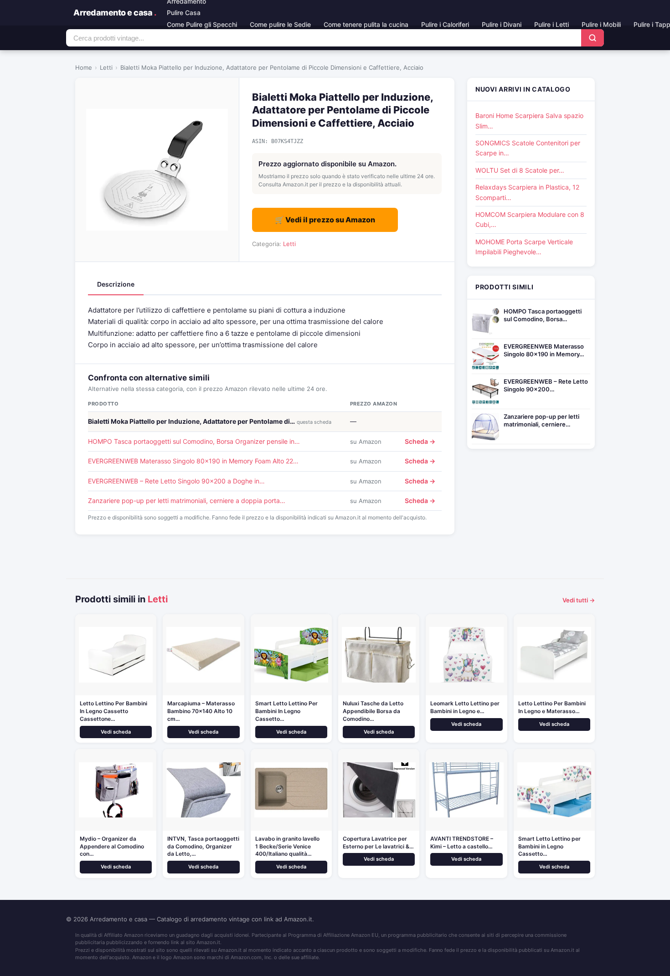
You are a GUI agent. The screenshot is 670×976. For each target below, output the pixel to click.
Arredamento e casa (114, 12)
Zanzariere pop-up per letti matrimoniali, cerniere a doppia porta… (186, 500)
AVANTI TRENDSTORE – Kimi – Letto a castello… (461, 842)
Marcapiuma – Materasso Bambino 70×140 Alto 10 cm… (201, 711)
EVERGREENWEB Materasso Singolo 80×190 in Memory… (544, 350)
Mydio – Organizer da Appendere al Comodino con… (112, 846)
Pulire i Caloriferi (445, 24)
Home (83, 67)
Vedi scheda (116, 732)
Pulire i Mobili (601, 24)
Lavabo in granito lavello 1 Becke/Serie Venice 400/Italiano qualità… (287, 846)
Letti (106, 67)
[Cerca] (592, 37)
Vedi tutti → (578, 600)
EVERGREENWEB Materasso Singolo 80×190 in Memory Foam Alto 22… (193, 461)
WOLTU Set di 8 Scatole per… (519, 170)
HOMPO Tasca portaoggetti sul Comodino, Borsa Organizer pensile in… (194, 441)
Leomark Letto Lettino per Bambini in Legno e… (465, 707)
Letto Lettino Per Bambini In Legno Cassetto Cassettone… (113, 711)
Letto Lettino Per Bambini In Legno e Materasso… (552, 707)
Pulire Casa (184, 12)
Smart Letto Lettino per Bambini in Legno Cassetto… (549, 846)
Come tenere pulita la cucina (366, 24)
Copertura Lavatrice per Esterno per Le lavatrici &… (378, 842)
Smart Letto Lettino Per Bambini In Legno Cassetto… (286, 711)
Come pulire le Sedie (280, 24)
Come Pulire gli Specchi (202, 24)
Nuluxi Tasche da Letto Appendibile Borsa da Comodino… (373, 711)
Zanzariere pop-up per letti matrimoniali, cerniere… (541, 420)
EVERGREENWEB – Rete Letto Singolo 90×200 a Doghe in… (176, 481)
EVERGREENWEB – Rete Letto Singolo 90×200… (546, 385)
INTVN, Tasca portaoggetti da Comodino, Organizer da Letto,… (203, 846)
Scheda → (420, 441)
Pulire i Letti (551, 24)
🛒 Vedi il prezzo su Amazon (325, 219)
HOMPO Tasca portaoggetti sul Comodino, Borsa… (543, 315)
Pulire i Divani (501, 24)
